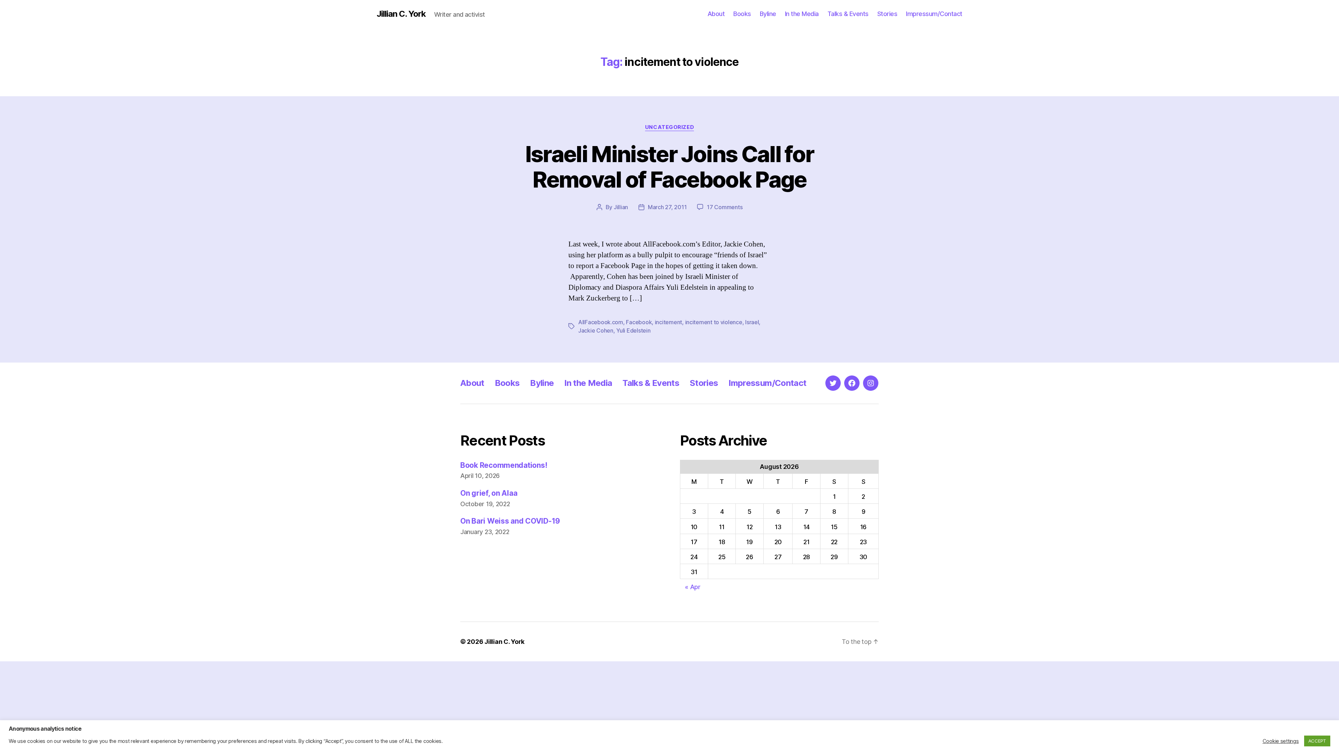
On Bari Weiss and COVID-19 (510, 521)
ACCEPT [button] (1317, 741)
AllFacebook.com (600, 322)
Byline (768, 13)
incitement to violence (713, 322)
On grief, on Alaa (488, 493)
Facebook (639, 322)
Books (742, 13)
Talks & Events (848, 13)
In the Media (802, 13)
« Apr (693, 587)
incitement (668, 322)
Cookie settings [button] (1281, 741)
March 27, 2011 (667, 207)
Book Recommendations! (503, 465)
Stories (887, 13)
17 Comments (724, 207)
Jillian (621, 207)
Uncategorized (669, 127)
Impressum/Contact (934, 13)
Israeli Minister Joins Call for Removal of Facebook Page (669, 166)
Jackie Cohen (595, 330)
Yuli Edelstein (633, 330)
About (716, 13)
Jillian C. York (401, 14)
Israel (752, 322)
